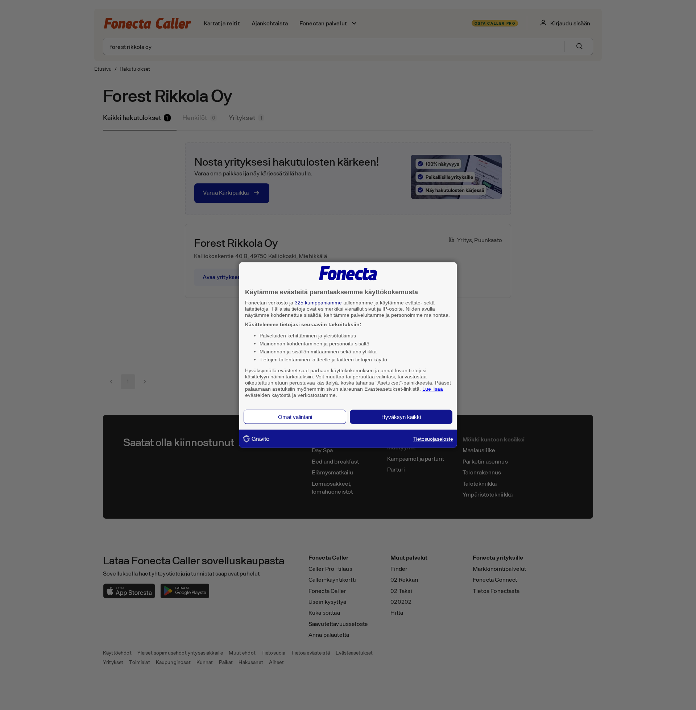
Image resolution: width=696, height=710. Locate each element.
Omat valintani (295, 417)
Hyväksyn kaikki (401, 417)
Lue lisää (432, 388)
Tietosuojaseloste (433, 439)
